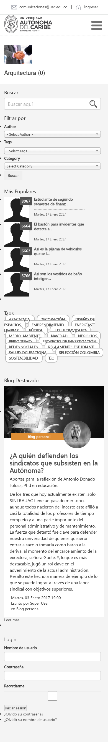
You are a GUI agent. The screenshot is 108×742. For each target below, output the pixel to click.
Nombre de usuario (20, 647)
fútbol (36, 330)
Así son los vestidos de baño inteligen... (58, 276)
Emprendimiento (48, 324)
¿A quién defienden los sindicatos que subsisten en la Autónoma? (54, 462)
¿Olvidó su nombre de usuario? (30, 719)
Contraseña (14, 666)
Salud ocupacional (29, 352)
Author (10, 126)
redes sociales (24, 347)
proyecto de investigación (69, 341)
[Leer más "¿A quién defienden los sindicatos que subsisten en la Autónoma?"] (54, 411)
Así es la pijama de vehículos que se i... (58, 251)
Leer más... (13, 619)
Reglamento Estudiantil (72, 347)
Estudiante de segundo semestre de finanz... (53, 201)
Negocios (87, 336)
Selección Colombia (79, 352)
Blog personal (39, 436)
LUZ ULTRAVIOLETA (70, 330)
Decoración (53, 319)
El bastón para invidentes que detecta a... (59, 226)
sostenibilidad (24, 358)
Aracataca (20, 319)
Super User (39, 603)
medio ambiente (25, 336)
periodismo (21, 341)
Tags (8, 141)
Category (12, 158)
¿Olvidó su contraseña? (23, 714)
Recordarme (14, 685)
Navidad (60, 336)
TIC (51, 358)
